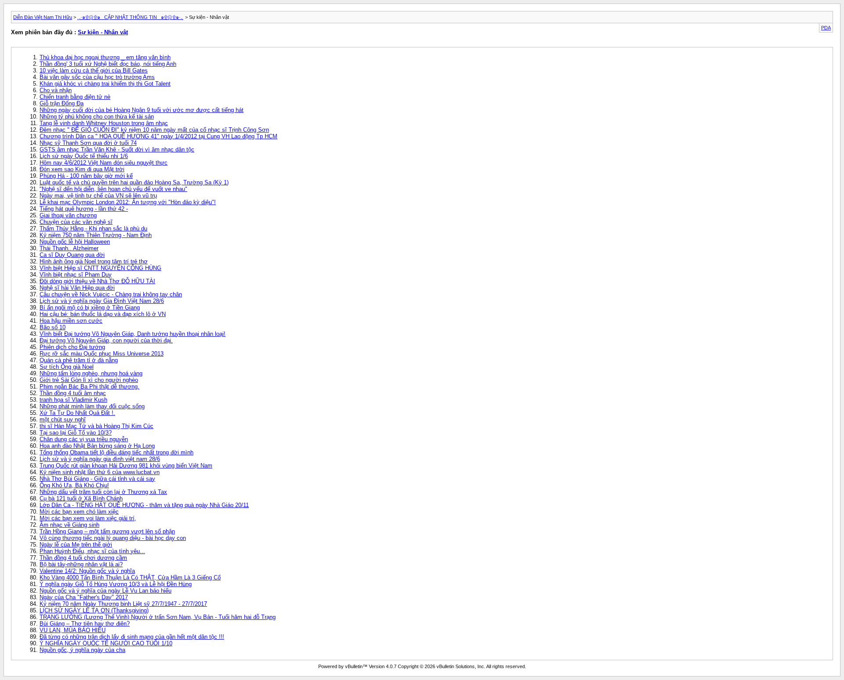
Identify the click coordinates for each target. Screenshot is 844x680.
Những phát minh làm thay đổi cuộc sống (92, 406)
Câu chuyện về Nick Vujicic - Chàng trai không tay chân (111, 294)
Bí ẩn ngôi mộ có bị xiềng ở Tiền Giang (90, 307)
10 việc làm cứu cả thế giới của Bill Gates (94, 70)
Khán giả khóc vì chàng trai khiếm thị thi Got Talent (105, 83)
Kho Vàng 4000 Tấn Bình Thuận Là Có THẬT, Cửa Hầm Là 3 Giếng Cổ (130, 577)
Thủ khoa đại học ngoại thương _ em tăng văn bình (105, 57)
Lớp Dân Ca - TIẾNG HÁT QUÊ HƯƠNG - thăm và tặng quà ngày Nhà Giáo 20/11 (144, 505)
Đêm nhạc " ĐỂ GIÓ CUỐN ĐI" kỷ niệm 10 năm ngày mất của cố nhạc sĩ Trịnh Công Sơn (154, 129)
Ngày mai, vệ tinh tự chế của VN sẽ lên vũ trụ (98, 195)
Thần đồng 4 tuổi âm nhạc (73, 393)
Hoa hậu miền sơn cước (71, 320)
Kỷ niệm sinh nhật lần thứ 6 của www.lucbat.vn (100, 472)
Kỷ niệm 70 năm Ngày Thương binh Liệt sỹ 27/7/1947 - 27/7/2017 (123, 604)
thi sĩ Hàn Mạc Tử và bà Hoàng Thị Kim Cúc (96, 426)
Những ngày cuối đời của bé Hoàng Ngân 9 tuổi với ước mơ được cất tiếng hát (142, 110)
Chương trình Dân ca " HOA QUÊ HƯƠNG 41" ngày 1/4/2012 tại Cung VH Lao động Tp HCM (158, 136)
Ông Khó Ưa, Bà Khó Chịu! (74, 485)
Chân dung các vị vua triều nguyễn (84, 439)
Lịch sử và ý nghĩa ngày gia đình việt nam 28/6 (100, 459)
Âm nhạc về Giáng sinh (69, 525)
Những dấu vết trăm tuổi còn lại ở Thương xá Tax (103, 492)
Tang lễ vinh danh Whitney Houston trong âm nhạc (104, 123)
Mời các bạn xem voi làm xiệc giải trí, (88, 518)
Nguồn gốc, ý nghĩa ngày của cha (82, 650)
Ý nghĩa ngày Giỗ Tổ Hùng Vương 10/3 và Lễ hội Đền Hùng (116, 584)
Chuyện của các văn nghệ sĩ (76, 222)
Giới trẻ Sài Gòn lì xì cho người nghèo (89, 380)
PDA (826, 27)
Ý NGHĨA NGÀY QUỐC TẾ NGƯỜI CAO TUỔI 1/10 (106, 643)
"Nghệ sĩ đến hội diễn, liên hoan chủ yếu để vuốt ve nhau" (113, 189)
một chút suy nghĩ (63, 419)
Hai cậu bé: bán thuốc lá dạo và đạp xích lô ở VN (103, 314)
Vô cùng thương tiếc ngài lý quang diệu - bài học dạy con (113, 538)
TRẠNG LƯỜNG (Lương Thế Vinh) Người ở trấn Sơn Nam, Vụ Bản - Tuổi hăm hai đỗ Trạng (158, 617)
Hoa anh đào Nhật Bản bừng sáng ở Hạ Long (97, 446)
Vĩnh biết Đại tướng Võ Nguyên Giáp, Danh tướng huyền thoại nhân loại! (133, 334)
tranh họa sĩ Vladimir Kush (73, 399)
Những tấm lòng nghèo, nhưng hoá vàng (91, 373)
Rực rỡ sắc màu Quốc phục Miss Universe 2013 (102, 353)
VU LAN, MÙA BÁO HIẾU (73, 630)
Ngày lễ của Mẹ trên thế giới (76, 544)
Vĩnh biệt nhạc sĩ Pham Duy (76, 274)
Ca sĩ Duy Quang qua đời (72, 255)
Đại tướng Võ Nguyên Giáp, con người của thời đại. (106, 340)
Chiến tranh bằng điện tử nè (75, 97)
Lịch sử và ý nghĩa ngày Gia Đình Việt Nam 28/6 (102, 301)
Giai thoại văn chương (68, 215)
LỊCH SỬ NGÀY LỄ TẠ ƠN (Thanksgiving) (94, 610)
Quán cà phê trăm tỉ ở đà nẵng (79, 360)
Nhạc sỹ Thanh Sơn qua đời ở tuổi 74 (88, 143)
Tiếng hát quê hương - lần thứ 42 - (84, 208)
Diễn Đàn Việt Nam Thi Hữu (42, 17)
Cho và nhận (56, 90)
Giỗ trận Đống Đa (62, 103)
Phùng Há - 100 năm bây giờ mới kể (86, 176)
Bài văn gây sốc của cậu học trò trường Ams (97, 77)
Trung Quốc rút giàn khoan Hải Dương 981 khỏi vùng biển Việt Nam (126, 465)
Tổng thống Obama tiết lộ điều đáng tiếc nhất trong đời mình (116, 452)
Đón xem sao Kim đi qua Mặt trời (82, 169)
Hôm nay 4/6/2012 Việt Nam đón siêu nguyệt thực (103, 162)
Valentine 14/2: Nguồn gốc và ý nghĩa (87, 571)
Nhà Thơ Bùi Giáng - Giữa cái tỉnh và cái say (97, 478)
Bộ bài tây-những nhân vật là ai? (81, 564)
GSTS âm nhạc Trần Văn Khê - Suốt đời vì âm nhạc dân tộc (117, 149)
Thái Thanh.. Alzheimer (69, 248)
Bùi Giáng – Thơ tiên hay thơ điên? (85, 623)
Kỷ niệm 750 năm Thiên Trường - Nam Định (96, 235)
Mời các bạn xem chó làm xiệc (79, 511)
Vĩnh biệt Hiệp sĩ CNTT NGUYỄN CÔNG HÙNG (100, 268)
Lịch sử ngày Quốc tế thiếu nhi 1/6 (84, 156)
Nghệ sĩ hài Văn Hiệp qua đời (77, 287)
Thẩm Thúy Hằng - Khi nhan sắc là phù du (93, 228)
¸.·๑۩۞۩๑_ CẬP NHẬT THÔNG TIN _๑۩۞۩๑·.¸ (130, 17)
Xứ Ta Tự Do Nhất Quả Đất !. (77, 413)
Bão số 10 (52, 327)
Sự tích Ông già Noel (67, 366)
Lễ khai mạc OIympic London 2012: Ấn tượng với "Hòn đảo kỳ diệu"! (128, 202)
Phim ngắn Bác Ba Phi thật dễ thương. (89, 386)
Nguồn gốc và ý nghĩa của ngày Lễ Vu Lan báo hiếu (105, 590)
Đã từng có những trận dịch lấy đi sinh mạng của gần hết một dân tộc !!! (132, 636)
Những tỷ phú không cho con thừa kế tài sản (97, 116)
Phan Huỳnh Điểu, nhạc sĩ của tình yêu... (92, 551)
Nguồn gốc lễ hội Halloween (75, 241)
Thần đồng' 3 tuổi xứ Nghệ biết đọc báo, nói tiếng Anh (108, 64)
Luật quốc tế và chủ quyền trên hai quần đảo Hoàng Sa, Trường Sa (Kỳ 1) (134, 182)
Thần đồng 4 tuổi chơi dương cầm (83, 557)
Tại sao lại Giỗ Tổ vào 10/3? (76, 432)
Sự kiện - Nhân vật (103, 32)
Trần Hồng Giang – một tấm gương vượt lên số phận (107, 531)
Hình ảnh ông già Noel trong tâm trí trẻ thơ (94, 261)
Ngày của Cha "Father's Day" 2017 (84, 597)
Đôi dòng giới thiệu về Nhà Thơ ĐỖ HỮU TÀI (97, 281)
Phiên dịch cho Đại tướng (72, 347)
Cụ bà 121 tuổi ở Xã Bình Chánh (81, 498)
